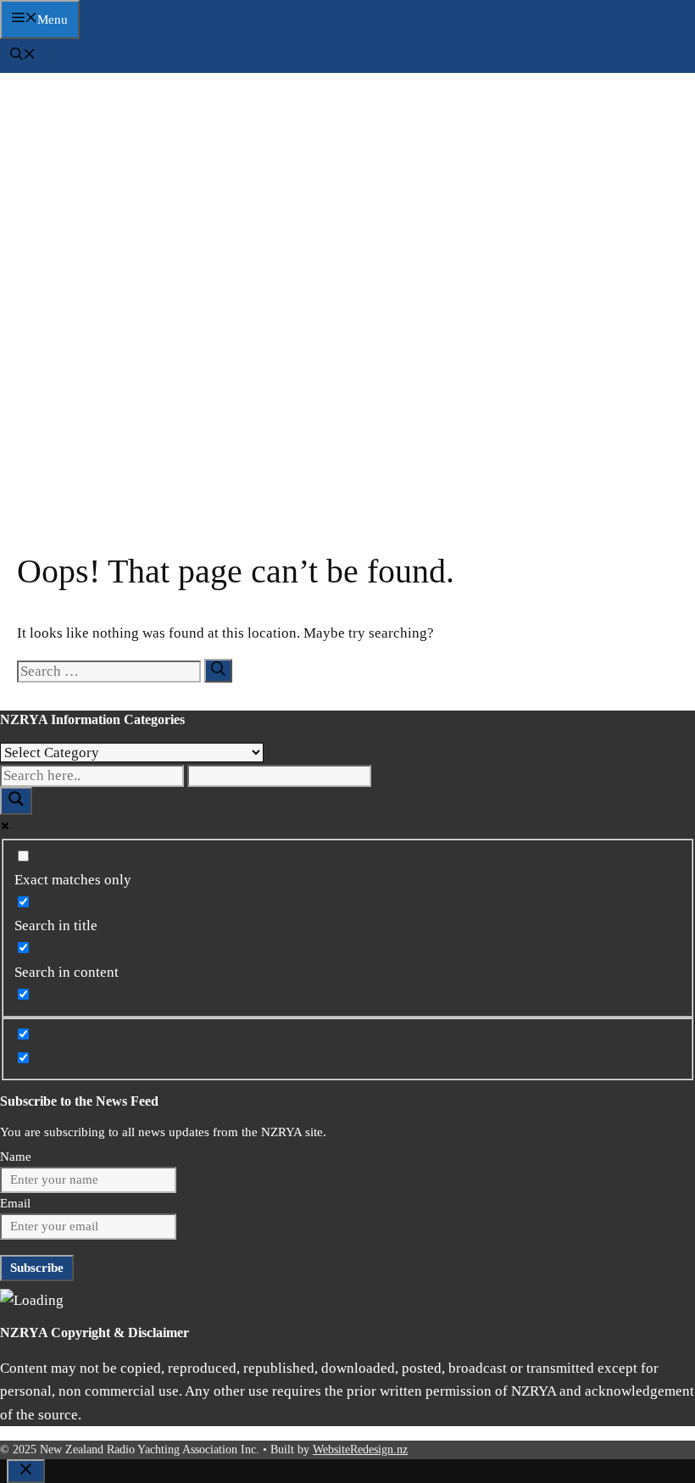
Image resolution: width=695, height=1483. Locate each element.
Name (15, 1156)
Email (15, 1203)
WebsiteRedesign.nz (360, 1449)
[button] (23, 56)
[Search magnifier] (16, 801)
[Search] (218, 671)
